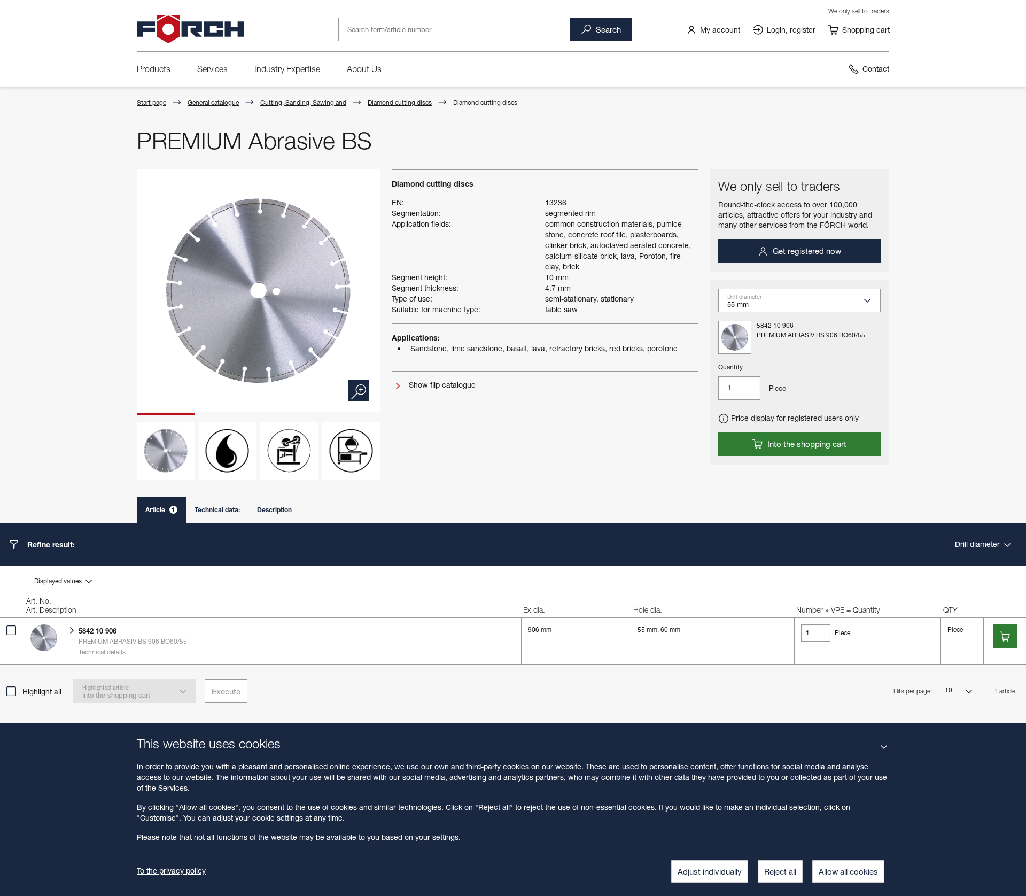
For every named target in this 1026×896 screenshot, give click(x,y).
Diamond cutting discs (400, 102)
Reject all (780, 871)
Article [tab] (160, 510)
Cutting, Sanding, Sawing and (303, 102)
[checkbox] (11, 630)
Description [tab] (274, 510)
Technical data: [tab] (217, 510)
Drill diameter (978, 544)
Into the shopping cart (805, 444)
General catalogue (213, 102)
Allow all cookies (848, 871)
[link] (713, 29)
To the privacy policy (171, 870)
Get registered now (806, 251)
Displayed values (58, 581)
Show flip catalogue (441, 384)
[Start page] (190, 29)
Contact (875, 68)
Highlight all (41, 691)
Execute (226, 691)
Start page (151, 102)
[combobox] (803, 303)
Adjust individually (710, 871)
